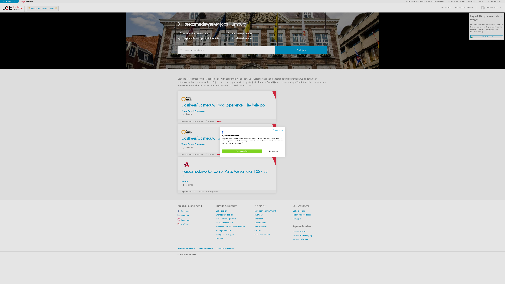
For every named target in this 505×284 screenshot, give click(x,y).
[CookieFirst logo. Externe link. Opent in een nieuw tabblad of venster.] (223, 132)
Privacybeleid (278, 130)
